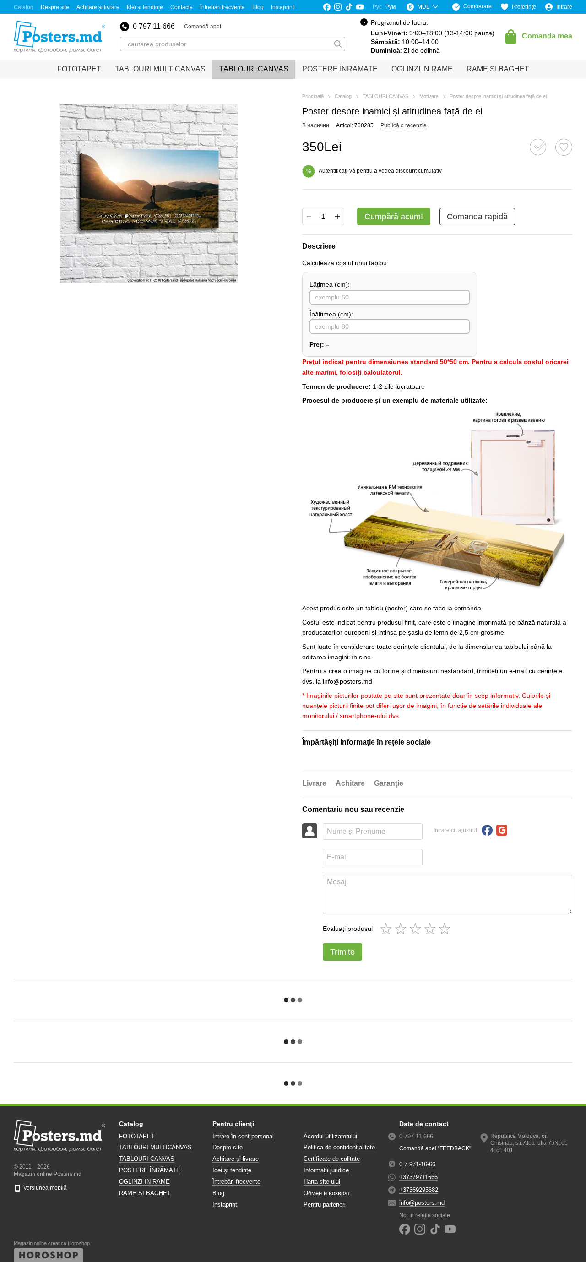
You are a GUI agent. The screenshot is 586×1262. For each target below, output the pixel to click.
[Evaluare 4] (431, 928)
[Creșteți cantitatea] (337, 216)
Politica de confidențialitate (339, 1147)
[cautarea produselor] (338, 44)
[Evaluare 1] (387, 928)
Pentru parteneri (325, 1204)
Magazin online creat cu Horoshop (52, 1243)
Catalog (23, 7)
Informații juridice (326, 1170)
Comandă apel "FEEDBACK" (435, 1148)
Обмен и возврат (327, 1193)
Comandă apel (202, 26)
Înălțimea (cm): (331, 314)
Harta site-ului (322, 1181)
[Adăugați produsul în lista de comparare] (538, 147)
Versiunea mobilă (44, 1188)
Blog (258, 7)
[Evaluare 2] (402, 928)
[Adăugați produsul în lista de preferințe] (563, 147)
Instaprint (282, 7)
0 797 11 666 (154, 26)
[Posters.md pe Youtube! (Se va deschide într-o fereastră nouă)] (360, 7)
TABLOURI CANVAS (253, 69)
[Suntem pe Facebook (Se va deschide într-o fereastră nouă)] (327, 7)
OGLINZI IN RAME (422, 69)
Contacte (181, 7)
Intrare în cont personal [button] (243, 1136)
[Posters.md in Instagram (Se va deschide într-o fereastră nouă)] (338, 7)
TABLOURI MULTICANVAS (160, 69)
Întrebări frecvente (222, 7)
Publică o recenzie (403, 125)
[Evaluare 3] (417, 928)
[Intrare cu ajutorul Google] (501, 830)
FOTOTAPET (79, 69)
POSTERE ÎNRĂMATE (340, 69)
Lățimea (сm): (329, 284)
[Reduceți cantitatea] (309, 216)
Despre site (55, 7)
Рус (377, 7)
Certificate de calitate (332, 1158)
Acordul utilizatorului (330, 1136)
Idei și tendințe (145, 7)
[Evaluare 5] (446, 928)
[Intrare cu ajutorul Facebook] (487, 830)
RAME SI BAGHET (498, 69)
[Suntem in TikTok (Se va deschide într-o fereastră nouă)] (349, 7)
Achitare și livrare (97, 7)
